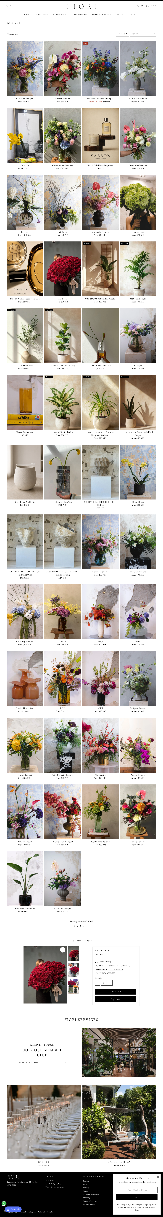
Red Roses (102, 950)
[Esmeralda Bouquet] (62, 878)
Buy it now (115, 999)
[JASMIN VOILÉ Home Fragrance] (25, 268)
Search (86, 1181)
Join (137, 1197)
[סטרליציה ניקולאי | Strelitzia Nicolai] (100, 268)
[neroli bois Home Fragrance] (100, 135)
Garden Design (59, 14)
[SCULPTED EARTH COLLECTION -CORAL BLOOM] (25, 541)
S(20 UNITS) (101, 966)
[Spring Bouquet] (25, 745)
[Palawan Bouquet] (62, 68)
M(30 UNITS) (113, 966)
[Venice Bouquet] (138, 745)
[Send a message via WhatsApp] (4, 1203)
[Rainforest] (62, 202)
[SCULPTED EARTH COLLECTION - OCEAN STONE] (62, 541)
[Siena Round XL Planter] (25, 472)
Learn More (43, 1165)
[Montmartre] (100, 745)
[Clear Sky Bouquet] (25, 611)
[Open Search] (134, 6)
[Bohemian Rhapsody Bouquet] (100, 68)
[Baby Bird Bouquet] (25, 68)
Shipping (86, 1197)
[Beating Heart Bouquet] (62, 811)
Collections (11, 23)
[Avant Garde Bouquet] (100, 811)
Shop (26, 14)
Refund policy (89, 1204)
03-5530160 (49, 1180)
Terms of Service (90, 1201)
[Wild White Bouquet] (138, 68)
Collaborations (79, 14)
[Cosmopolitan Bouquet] (62, 135)
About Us (135, 14)
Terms (85, 1191)
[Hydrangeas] (138, 202)
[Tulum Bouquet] (25, 811)
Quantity (99, 978)
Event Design (42, 14)
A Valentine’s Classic (81, 940)
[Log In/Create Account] (138, 6)
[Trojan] (62, 611)
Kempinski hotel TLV (101, 14)
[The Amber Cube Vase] (100, 335)
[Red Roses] (62, 268)
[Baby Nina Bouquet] (138, 135)
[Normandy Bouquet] (100, 202)
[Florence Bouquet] (100, 541)
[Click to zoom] (62, 950)
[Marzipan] (138, 335)
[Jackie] (138, 611)
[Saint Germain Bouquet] (62, 745)
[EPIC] (62, 678)
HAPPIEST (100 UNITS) (106, 973)
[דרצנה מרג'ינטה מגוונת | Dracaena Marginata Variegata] (100, 402)
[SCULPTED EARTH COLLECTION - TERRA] (100, 472)
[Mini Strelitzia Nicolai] (25, 878)
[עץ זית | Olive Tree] (25, 335)
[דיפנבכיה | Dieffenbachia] (62, 402)
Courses (120, 14)
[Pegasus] (25, 202)
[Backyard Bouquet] (138, 678)
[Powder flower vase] (25, 678)
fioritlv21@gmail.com (54, 1183)
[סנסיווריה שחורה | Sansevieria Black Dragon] (138, 402)
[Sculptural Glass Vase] (62, 472)
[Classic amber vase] (25, 402)
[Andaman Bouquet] (138, 541)
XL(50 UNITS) (102, 969)
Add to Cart (115, 991)
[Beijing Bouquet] (138, 811)
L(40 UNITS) (125, 966)
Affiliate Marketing (91, 1194)
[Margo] (100, 611)
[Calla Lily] (25, 135)
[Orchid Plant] (138, 472)
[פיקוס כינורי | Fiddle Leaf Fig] (62, 335)
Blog (85, 1184)
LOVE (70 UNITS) (116, 969)
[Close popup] (158, 1177)
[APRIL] (100, 678)
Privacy (86, 1187)
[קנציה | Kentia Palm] (138, 268)
